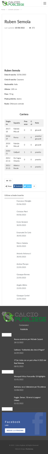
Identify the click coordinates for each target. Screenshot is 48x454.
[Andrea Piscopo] (9, 267)
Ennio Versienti (22, 222)
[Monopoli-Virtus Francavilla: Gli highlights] (7, 379)
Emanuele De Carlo (24, 233)
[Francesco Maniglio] (9, 204)
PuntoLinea (29, 449)
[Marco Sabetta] (9, 246)
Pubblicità (24, 329)
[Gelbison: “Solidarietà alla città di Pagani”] (7, 352)
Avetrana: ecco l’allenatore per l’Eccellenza (30, 387)
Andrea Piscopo (22, 264)
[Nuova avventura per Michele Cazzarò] (7, 342)
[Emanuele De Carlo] (9, 235)
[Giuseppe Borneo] (9, 277)
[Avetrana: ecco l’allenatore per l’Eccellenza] (7, 390)
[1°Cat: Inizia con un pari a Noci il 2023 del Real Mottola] (7, 363)
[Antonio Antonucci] (9, 256)
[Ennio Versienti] (9, 225)
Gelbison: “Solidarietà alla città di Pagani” (29, 350)
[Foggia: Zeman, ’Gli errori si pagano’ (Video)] (7, 400)
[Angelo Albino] (9, 288)
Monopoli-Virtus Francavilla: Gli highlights (29, 376)
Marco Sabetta (22, 243)
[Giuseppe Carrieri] (9, 298)
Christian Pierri (22, 212)
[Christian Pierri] (9, 214)
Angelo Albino (22, 285)
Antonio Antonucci (24, 254)
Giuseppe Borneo (23, 275)
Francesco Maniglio (24, 201)
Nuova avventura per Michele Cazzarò (28, 339)
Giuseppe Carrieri (23, 296)
